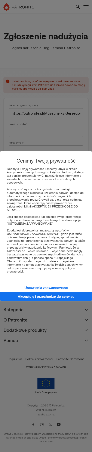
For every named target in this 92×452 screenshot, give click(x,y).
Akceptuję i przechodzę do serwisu (46, 296)
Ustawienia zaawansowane (46, 288)
